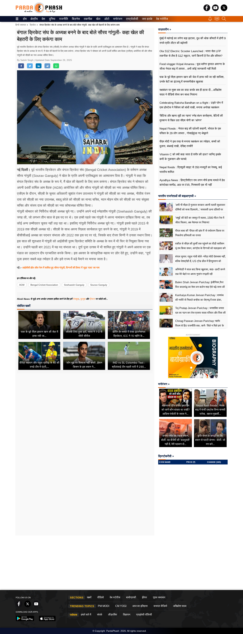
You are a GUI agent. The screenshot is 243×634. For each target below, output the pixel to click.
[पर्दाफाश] (39, 12)
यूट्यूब (83, 299)
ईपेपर (144, 597)
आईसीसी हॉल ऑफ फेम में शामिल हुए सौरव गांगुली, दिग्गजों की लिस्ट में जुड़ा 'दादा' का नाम (61, 267)
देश (43, 19)
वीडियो (100, 597)
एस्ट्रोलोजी (131, 19)
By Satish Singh (25, 60)
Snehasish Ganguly (74, 285)
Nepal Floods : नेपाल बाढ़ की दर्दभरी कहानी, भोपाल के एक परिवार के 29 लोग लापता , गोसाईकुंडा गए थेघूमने (190, 131)
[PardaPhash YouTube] (215, 10)
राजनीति (63, 19)
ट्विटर (92, 299)
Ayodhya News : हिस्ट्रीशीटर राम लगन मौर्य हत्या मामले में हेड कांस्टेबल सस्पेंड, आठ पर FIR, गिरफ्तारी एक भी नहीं (192, 182)
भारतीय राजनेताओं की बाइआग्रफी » (177, 196)
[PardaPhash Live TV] (217, 19)
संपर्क (99, 614)
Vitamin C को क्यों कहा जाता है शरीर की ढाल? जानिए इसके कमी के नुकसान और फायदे (190, 157)
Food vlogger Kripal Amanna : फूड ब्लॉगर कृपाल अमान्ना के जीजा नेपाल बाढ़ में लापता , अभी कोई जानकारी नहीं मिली (192, 66)
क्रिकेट (33, 24)
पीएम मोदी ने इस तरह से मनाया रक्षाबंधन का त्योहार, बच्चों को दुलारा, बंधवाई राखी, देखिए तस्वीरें (190, 144)
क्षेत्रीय (34, 19)
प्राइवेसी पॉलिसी (144, 614)
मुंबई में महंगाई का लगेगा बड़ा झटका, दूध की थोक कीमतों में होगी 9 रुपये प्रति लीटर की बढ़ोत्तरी (193, 40)
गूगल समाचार (159, 597)
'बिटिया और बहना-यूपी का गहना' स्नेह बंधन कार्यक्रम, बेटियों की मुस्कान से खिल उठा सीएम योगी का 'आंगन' (191, 118)
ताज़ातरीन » (164, 29)
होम (24, 19)
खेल (98, 19)
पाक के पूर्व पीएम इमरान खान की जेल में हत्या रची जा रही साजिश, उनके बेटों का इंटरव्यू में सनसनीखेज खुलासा (192, 79)
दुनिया (52, 19)
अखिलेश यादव (179, 606)
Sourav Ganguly (98, 285)
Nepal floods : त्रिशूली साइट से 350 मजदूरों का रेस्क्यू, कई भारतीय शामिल (191, 170)
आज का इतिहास (140, 606)
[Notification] (210, 20)
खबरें (89, 597)
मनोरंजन (117, 19)
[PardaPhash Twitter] (224, 10)
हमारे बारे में (86, 614)
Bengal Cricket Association (44, 285)
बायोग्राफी (131, 597)
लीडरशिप (112, 614)
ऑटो (106, 19)
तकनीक (87, 19)
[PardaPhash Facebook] (206, 10)
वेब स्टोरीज (161, 19)
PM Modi (103, 606)
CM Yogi (120, 606)
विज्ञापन (126, 614)
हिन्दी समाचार (20, 24)
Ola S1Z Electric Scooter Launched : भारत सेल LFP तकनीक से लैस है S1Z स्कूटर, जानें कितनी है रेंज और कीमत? (191, 53)
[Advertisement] (85, 413)
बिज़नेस (75, 19)
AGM (21, 285)
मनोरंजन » (164, 384)
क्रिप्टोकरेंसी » (166, 456)
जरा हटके (146, 19)
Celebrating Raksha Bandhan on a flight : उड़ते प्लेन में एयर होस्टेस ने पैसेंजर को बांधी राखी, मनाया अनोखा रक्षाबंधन (191, 105)
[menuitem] (25, 19)
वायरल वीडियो (160, 606)
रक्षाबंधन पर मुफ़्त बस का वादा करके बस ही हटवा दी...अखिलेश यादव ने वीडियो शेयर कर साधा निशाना (191, 92)
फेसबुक (76, 299)
